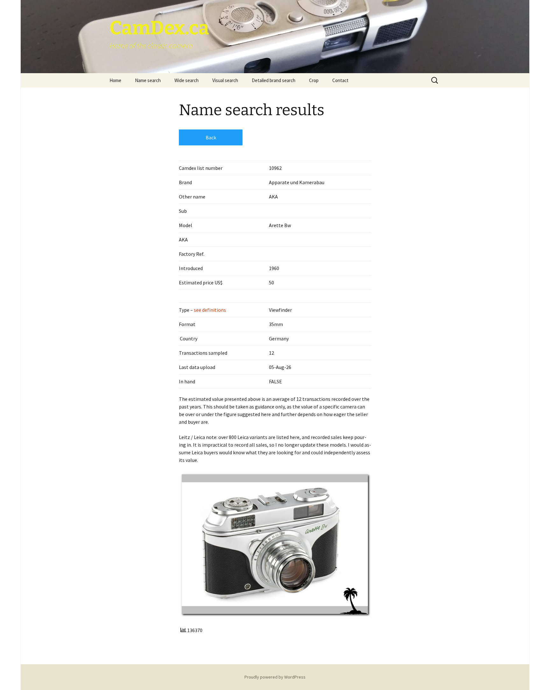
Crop (314, 80)
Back (211, 137)
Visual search (225, 80)
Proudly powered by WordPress (275, 677)
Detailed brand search (273, 80)
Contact (340, 80)
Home (115, 80)
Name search (148, 80)
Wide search (186, 80)
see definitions (209, 310)
